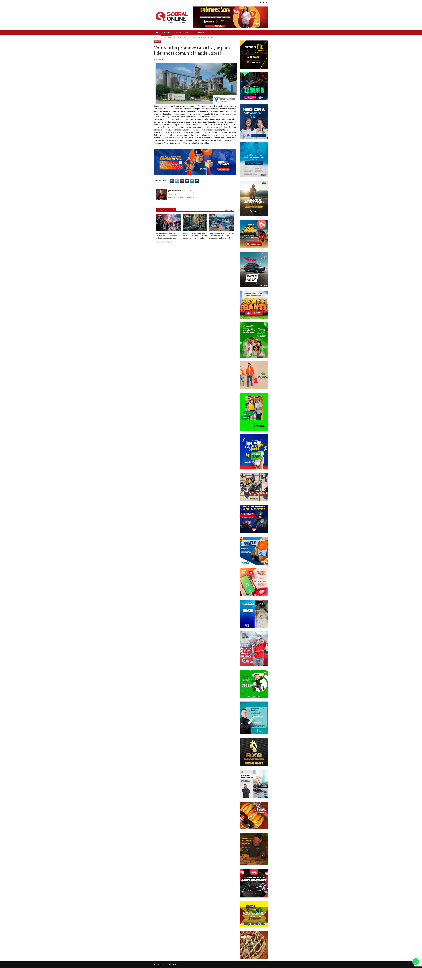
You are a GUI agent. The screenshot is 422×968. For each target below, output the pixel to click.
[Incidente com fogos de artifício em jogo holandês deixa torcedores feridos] (168, 222)
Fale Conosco (198, 33)
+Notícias (166, 33)
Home (157, 33)
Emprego (177, 33)
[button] (415, 961)
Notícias (157, 42)
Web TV (188, 33)
